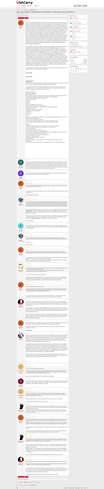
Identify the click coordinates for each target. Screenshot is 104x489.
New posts (18, 7)
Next (26, 18)
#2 (67, 159)
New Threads (73, 16)
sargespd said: (28, 391)
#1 (67, 20)
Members (36, 5)
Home (18, 5)
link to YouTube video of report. (32, 194)
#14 (67, 364)
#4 (67, 181)
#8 (67, 247)
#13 (67, 333)
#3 (67, 171)
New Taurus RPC (75, 17)
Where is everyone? (76, 31)
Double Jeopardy (75, 27)
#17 (67, 404)
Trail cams (74, 36)
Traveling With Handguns (76, 25)
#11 (67, 299)
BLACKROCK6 (84, 63)
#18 (67, 415)
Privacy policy (77, 487)
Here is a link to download (31, 93)
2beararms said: (29, 284)
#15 (67, 378)
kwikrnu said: (28, 266)
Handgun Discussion (75, 21)
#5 (67, 197)
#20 (67, 457)
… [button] (21, 18)
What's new (29, 5)
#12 (67, 320)
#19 (67, 434)
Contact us (66, 487)
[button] (32, 6)
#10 (67, 282)
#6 (67, 223)
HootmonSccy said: (29, 417)
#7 (67, 233)
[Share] (66, 20)
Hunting (73, 39)
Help (81, 487)
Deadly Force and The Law (76, 29)
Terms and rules (71, 487)
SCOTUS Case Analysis (76, 23)
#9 (67, 263)
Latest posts (73, 49)
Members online (74, 42)
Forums (23, 5)
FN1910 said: (28, 236)
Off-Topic (73, 34)
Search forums (23, 7)
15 (23, 18)
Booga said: (28, 183)
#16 (67, 389)
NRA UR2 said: (28, 199)
